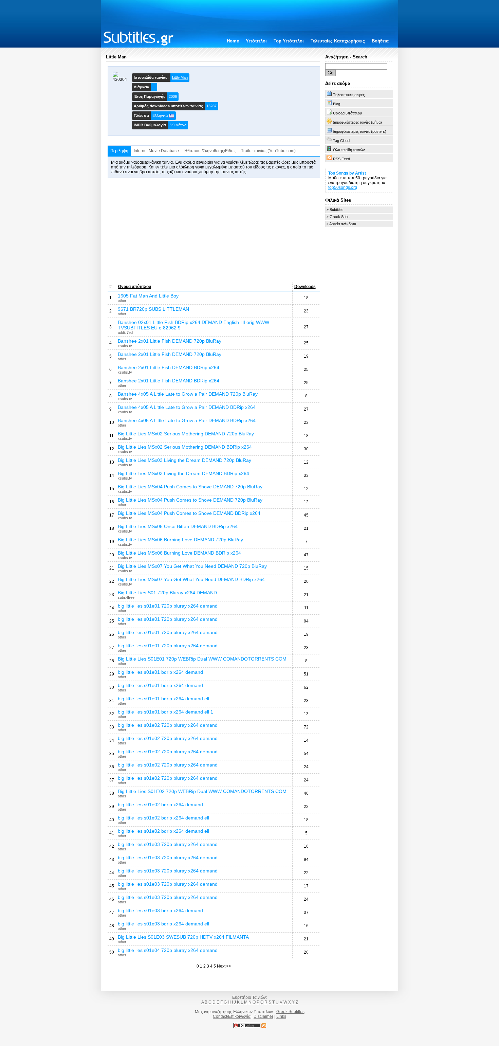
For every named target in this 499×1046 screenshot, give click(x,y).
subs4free (126, 597)
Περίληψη (119, 150)
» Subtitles (335, 210)
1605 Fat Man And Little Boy (148, 296)
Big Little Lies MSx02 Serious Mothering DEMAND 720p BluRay (186, 433)
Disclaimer (263, 1016)
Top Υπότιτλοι (289, 40)
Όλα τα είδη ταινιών (348, 150)
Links (281, 1016)
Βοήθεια (380, 40)
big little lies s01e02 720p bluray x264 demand (168, 725)
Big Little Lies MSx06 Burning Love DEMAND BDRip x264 (179, 553)
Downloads (305, 286)
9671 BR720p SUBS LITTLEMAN (153, 309)
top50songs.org (342, 187)
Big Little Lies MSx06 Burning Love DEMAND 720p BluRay (180, 539)
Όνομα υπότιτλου (134, 286)
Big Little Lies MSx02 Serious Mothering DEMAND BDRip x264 (185, 447)
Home (233, 40)
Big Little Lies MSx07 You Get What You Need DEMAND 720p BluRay (192, 566)
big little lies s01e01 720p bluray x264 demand (168, 606)
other (122, 301)
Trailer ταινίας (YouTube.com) (268, 150)
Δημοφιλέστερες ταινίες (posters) (359, 131)
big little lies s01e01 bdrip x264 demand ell (163, 698)
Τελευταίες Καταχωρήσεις (338, 40)
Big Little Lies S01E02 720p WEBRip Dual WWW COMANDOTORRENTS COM (202, 791)
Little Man (180, 77)
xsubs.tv (125, 346)
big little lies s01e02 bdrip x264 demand (160, 804)
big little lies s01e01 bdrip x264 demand (160, 672)
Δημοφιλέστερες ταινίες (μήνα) (357, 122)
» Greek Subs (338, 217)
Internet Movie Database (156, 150)
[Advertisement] (214, 230)
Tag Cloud (341, 141)
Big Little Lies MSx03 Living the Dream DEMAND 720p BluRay (184, 460)
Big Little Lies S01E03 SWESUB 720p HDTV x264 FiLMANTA (183, 937)
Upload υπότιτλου (347, 113)
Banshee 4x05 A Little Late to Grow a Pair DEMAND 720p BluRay (188, 394)
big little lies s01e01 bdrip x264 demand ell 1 (165, 712)
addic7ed (125, 332)
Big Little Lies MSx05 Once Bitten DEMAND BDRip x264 (178, 526)
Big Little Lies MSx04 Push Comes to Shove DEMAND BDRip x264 (189, 513)
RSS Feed (341, 159)
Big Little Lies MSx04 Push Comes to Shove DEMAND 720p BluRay (190, 486)
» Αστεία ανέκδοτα (341, 224)
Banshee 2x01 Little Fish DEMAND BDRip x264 (168, 367)
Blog (336, 104)
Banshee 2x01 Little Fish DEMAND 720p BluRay (169, 341)
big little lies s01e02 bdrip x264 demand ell (163, 817)
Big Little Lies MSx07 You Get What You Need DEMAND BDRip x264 (191, 579)
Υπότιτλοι (256, 40)
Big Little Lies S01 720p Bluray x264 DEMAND (167, 592)
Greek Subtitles (290, 1011)
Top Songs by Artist (347, 173)
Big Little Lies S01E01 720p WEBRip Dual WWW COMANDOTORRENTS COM (202, 659)
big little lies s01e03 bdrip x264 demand (160, 910)
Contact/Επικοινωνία (232, 1016)
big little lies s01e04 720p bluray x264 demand (168, 950)
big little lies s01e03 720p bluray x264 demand (168, 844)
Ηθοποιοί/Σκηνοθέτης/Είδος (210, 150)
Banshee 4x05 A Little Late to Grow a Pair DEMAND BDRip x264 (187, 407)
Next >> (224, 966)
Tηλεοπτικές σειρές (348, 95)
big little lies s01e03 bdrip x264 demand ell (163, 923)
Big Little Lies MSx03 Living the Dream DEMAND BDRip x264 (183, 473)
